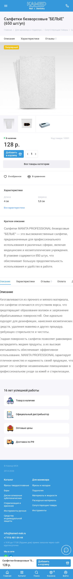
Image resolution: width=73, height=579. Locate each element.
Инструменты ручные (15, 510)
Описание (9, 38)
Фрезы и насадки (41, 485)
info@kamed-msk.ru (15, 533)
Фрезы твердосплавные (16, 485)
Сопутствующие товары (44, 505)
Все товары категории (36, 164)
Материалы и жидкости (44, 495)
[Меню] (6, 6)
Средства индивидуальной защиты (13, 518)
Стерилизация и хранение (12, 504)
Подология (37, 490)
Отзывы (51, 38)
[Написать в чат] (66, 549)
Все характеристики (14, 207)
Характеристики (30, 38)
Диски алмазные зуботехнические (13, 496)
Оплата (61, 281)
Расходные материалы (44, 500)
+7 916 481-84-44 (13, 537)
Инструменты (39, 510)
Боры (6, 490)
